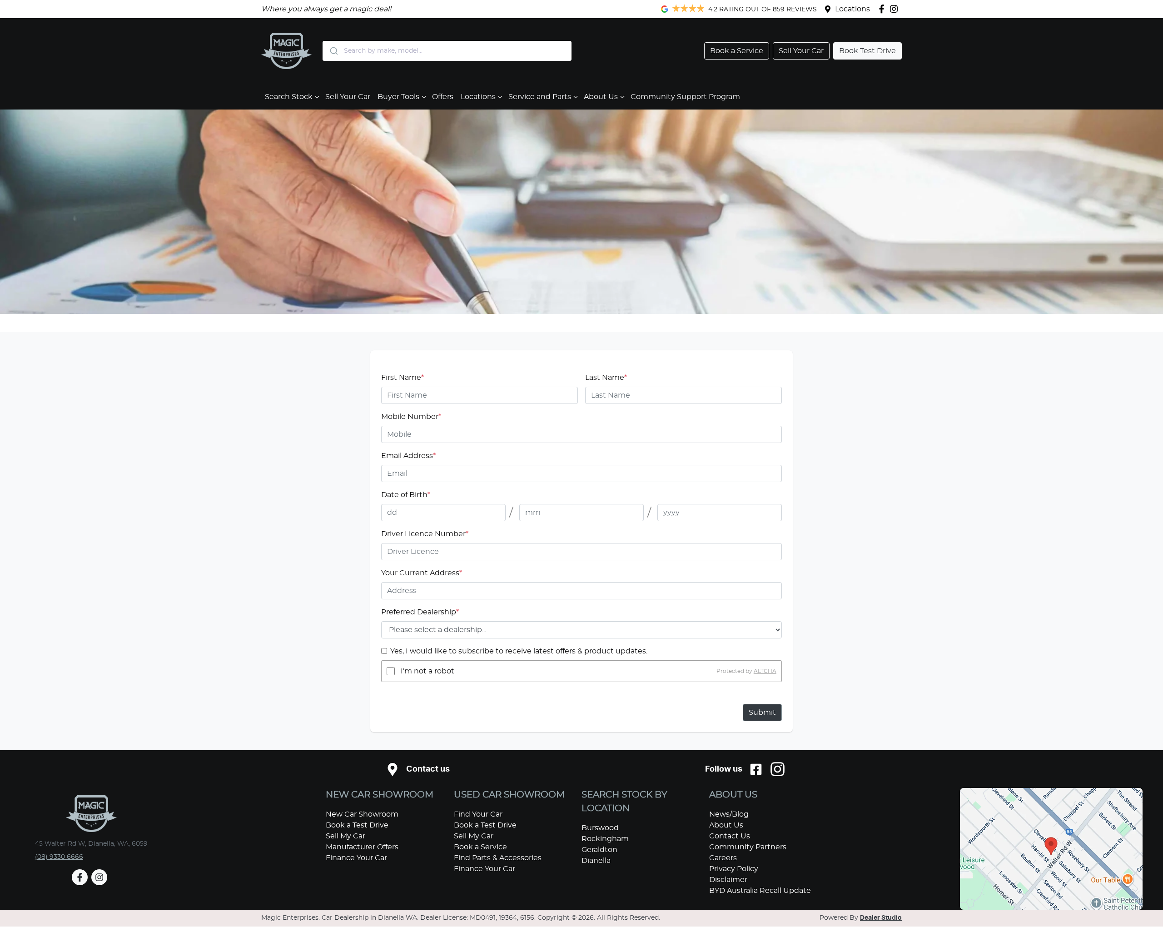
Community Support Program (685, 96)
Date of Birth (405, 494)
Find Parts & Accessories (498, 858)
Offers (442, 96)
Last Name (606, 377)
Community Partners (747, 847)
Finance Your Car (356, 858)
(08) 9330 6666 (59, 857)
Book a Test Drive (357, 825)
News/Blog (729, 814)
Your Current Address (421, 573)
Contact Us (729, 836)
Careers (723, 858)
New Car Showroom (362, 814)
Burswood (600, 828)
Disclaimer (728, 879)
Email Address (408, 455)
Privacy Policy (733, 868)
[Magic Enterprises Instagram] (896, 9)
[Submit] (333, 51)
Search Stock (289, 96)
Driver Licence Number (424, 534)
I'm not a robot (427, 671)
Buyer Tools (398, 96)
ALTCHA (765, 671)
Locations (852, 9)
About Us (601, 96)
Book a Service (480, 847)
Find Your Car (478, 814)
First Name (402, 377)
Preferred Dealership (420, 612)
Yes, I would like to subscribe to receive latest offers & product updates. (518, 651)
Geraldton (599, 849)
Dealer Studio (881, 918)
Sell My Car (345, 836)
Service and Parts (539, 96)
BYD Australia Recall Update (760, 890)
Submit (762, 712)
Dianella (596, 860)
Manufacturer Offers (362, 847)
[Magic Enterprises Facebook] (883, 9)
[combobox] (447, 51)
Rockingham (605, 838)
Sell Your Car (347, 96)
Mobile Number (411, 416)
